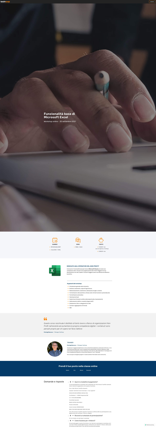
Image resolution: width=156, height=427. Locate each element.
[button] (152, 2)
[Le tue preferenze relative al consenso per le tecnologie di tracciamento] (149, 425)
